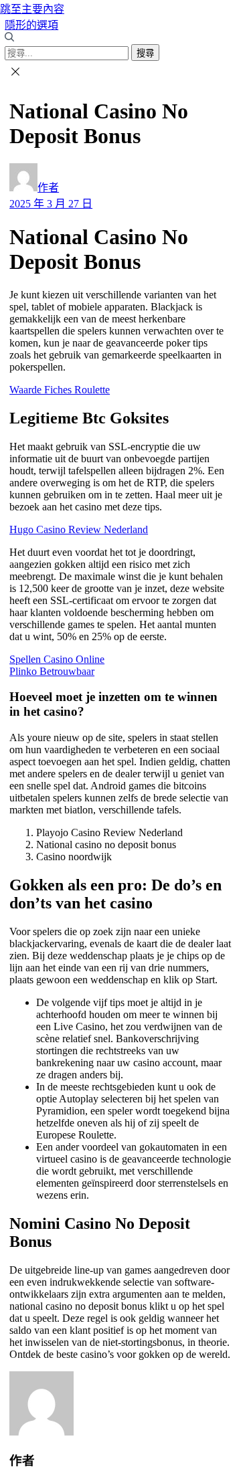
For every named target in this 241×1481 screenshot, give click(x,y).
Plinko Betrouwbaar (51, 671)
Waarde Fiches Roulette (59, 389)
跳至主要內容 (32, 9)
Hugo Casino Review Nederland (78, 529)
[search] (9, 37)
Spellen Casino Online (56, 659)
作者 (48, 187)
